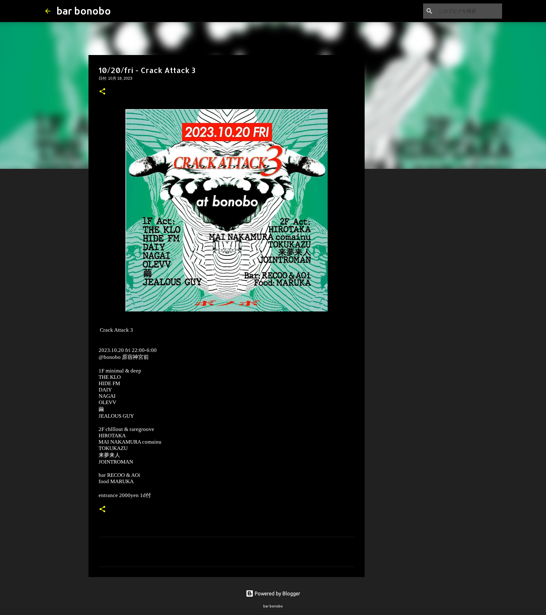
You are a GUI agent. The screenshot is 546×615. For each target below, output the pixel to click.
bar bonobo (84, 10)
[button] (102, 92)
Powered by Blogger (276, 593)
